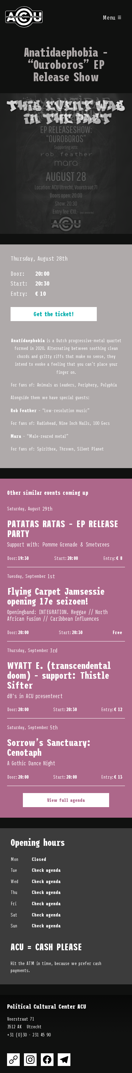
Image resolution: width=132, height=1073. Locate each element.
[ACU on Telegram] (64, 1059)
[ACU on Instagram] (30, 1059)
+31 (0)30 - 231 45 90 (29, 1034)
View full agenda (66, 800)
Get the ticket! (53, 314)
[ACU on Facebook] (47, 1059)
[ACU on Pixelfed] (13, 1059)
